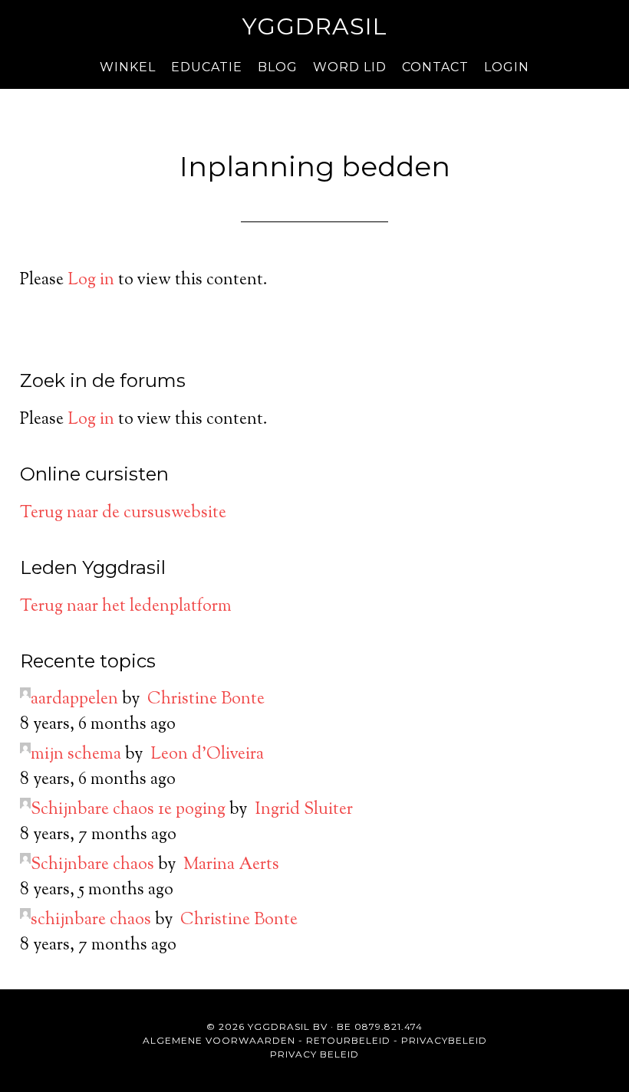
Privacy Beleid (314, 1054)
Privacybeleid (444, 1040)
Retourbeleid (348, 1040)
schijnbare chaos (91, 920)
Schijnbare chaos (92, 865)
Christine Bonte (206, 699)
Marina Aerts (231, 865)
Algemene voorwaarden (219, 1040)
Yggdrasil (314, 26)
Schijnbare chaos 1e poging (128, 810)
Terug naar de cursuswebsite (123, 513)
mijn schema (76, 755)
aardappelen (74, 699)
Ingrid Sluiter (304, 810)
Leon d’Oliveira (207, 755)
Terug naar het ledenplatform (126, 607)
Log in (91, 280)
